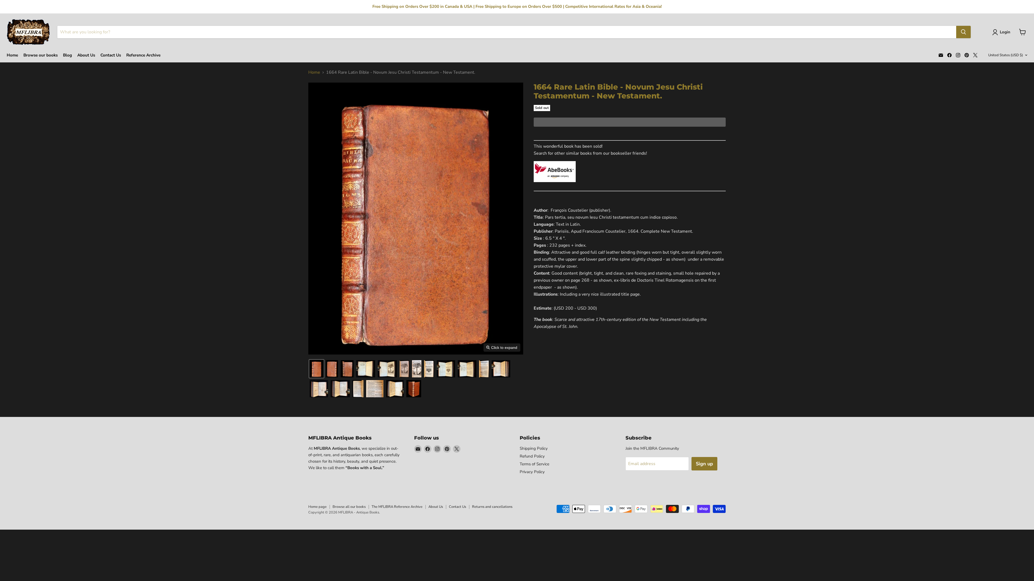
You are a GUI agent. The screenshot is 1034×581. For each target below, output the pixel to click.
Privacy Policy (532, 471)
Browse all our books (349, 506)
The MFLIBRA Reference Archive (397, 506)
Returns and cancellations (492, 506)
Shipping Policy (534, 448)
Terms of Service (534, 464)
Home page (317, 506)
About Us (86, 55)
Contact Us (110, 55)
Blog (67, 55)
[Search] (963, 32)
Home (12, 55)
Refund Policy (532, 456)
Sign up (704, 463)
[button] (1002, 32)
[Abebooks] (555, 185)
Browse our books (40, 55)
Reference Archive (143, 55)
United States (1005, 55)
